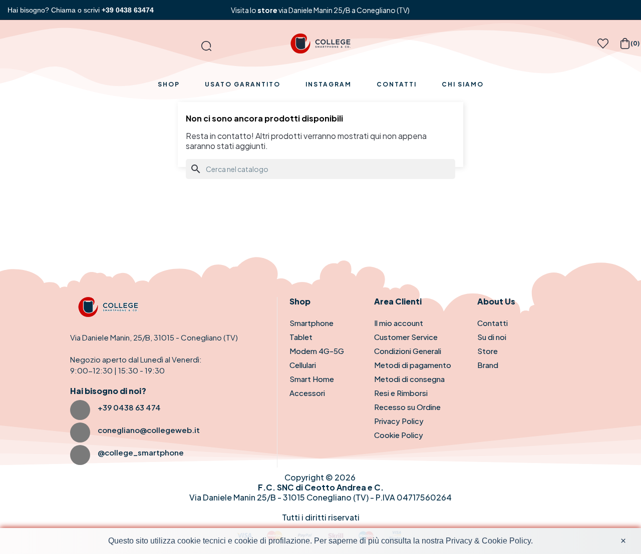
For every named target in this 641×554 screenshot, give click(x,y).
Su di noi (491, 337)
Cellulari (302, 365)
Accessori (307, 393)
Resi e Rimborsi (401, 393)
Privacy (459, 540)
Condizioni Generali (407, 351)
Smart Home (311, 379)
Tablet (300, 337)
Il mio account (398, 323)
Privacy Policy (399, 421)
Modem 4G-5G (316, 351)
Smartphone (311, 323)
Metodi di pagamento (412, 365)
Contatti (492, 323)
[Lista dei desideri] (603, 46)
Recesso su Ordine (407, 407)
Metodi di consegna (409, 379)
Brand (487, 365)
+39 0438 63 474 (129, 407)
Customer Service (406, 337)
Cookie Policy (398, 435)
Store (487, 351)
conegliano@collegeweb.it (149, 429)
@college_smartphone (141, 452)
